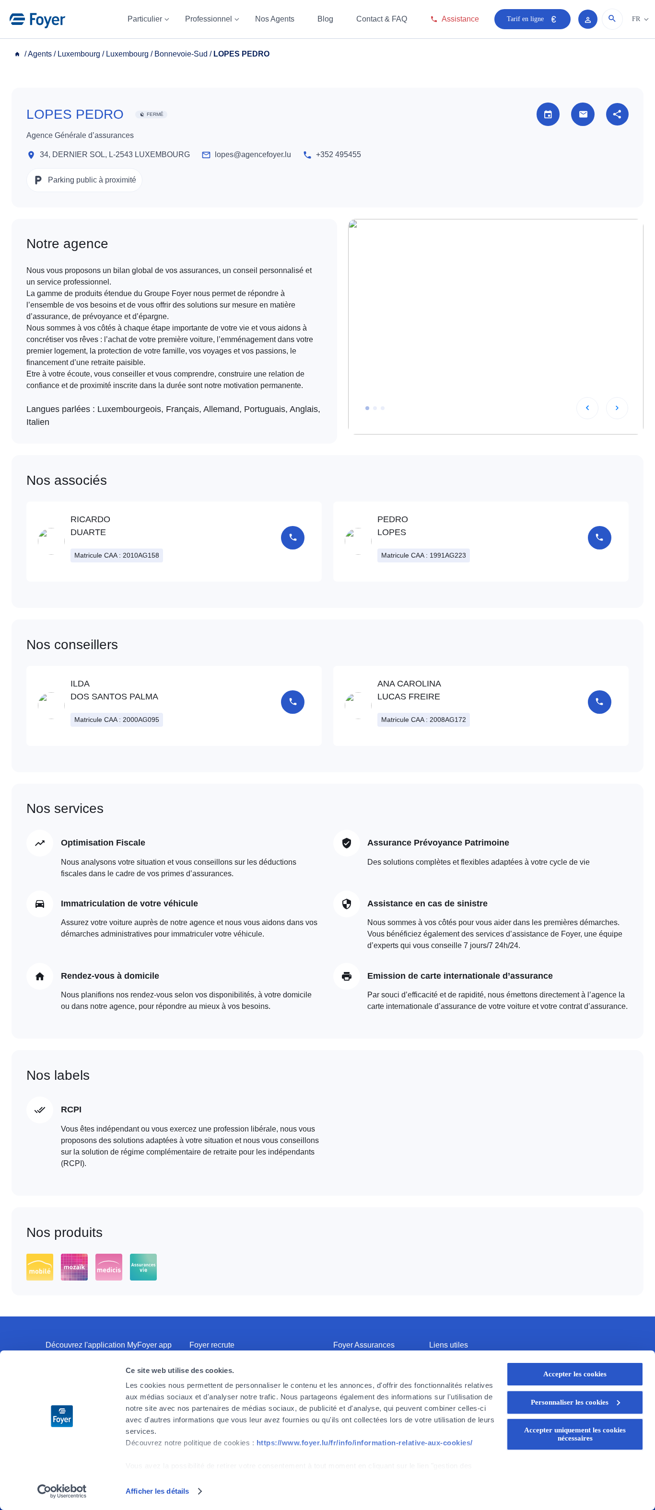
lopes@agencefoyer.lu (253, 154)
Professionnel (208, 19)
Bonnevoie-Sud (181, 54)
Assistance (460, 19)
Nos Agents (274, 19)
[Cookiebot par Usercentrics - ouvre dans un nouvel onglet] (62, 1491)
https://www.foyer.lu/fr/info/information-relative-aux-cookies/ (365, 1443)
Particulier (145, 19)
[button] (367, 408)
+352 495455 (338, 154)
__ (18, 54)
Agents (40, 54)
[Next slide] (617, 408)
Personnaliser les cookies (569, 1402)
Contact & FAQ (381, 19)
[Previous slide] (587, 408)
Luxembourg (79, 54)
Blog (325, 19)
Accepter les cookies (575, 1374)
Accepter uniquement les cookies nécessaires (575, 1434)
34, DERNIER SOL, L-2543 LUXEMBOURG (115, 154)
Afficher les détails (157, 1491)
